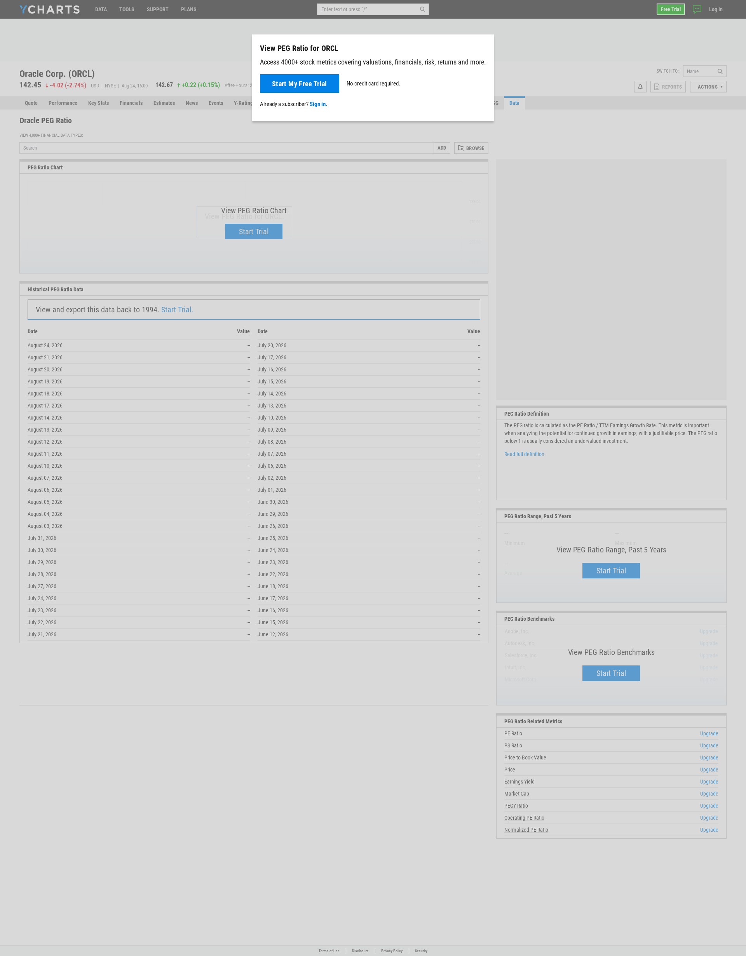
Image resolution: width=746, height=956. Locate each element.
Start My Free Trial (299, 84)
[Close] (485, 46)
